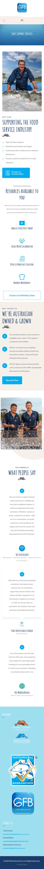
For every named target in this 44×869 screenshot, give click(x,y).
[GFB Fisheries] (22, 8)
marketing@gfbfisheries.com (14, 848)
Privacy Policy (22, 864)
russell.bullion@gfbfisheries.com (15, 841)
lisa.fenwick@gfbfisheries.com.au (16, 834)
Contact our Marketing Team (22, 295)
